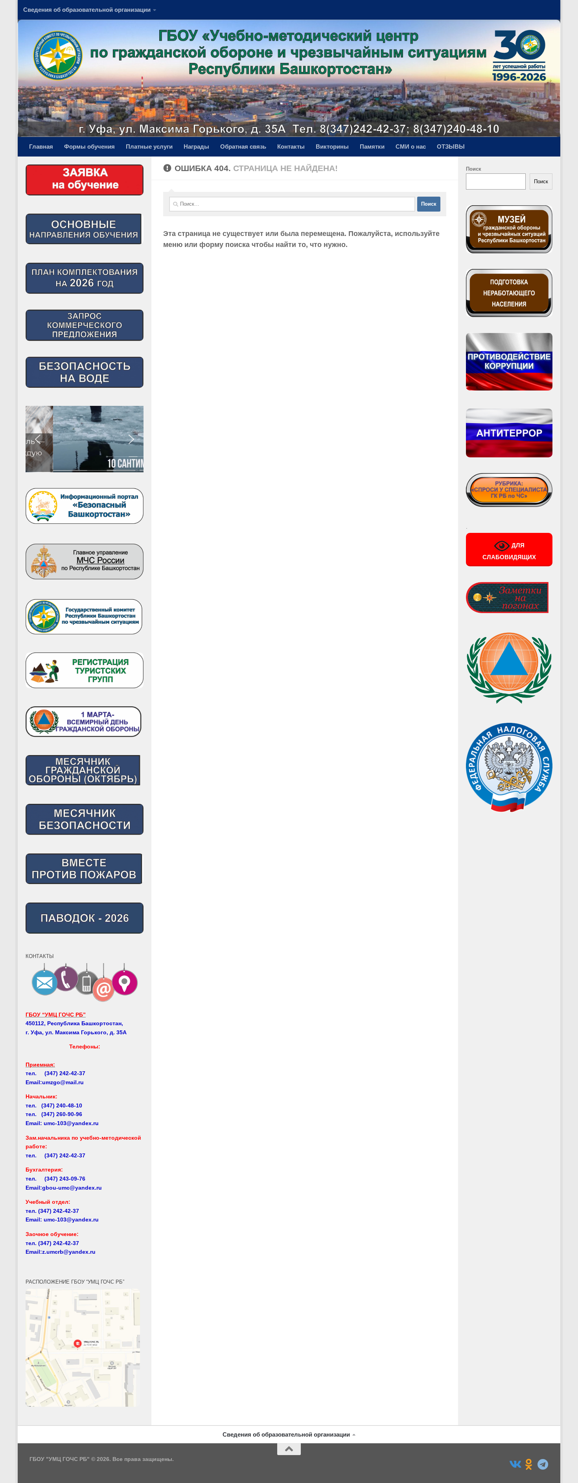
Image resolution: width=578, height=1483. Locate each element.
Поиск (473, 169)
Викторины (332, 146)
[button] (85, 439)
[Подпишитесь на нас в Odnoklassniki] (528, 1464)
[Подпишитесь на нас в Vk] (514, 1464)
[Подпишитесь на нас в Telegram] (543, 1464)
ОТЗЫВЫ (451, 146)
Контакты (291, 146)
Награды (196, 146)
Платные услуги (149, 146)
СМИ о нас (411, 146)
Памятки (372, 146)
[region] (85, 439)
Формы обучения (89, 146)
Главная (41, 146)
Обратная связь (243, 146)
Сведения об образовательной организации (87, 9)
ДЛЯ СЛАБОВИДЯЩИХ (509, 551)
